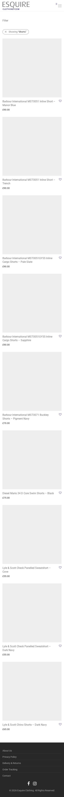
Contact (6, 775)
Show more (6, 109)
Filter (5, 20)
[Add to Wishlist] (60, 101)
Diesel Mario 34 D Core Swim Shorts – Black (28, 493)
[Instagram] (35, 783)
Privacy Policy (9, 757)
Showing (17, 31)
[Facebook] (28, 783)
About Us (7, 750)
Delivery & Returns (11, 763)
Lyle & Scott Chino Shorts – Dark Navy (24, 724)
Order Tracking (9, 769)
